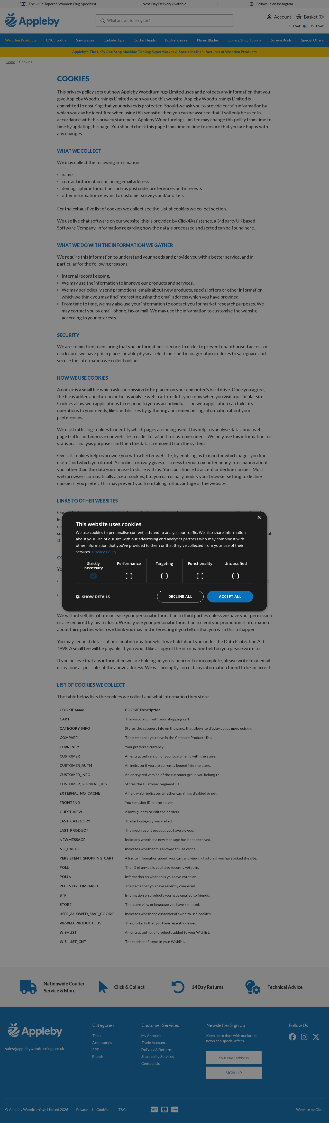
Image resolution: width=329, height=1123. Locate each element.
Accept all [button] (230, 596)
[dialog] (164, 561)
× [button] (259, 518)
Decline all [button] (180, 596)
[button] (93, 597)
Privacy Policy (104, 551)
